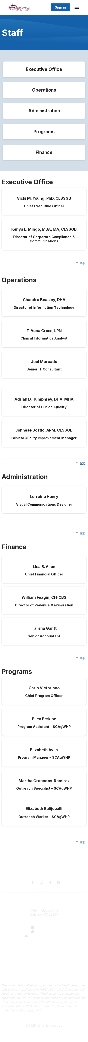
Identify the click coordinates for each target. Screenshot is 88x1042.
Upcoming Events (44, 957)
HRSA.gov (48, 1010)
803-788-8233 (46, 931)
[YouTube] (58, 882)
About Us (44, 948)
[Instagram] (41, 882)
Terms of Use (44, 974)
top (82, 262)
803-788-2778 (47, 927)
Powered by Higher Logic (44, 1033)
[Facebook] (32, 882)
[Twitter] (50, 882)
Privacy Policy (44, 970)
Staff (44, 953)
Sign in (60, 7)
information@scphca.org (46, 936)
